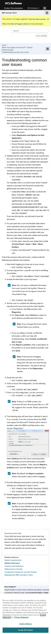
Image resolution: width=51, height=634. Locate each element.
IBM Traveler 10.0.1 (9, 13)
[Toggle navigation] (44, 8)
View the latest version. (37, 19)
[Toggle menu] (47, 13)
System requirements (13, 560)
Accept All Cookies (25, 630)
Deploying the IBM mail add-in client (19, 575)
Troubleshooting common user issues (15, 52)
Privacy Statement (21, 617)
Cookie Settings (25, 624)
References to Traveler (14, 569)
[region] (25, 613)
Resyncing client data (13, 533)
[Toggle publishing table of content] (47, 48)
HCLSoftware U (33, 8)
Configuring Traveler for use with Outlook (21, 572)
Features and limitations (14, 566)
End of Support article (20, 24)
